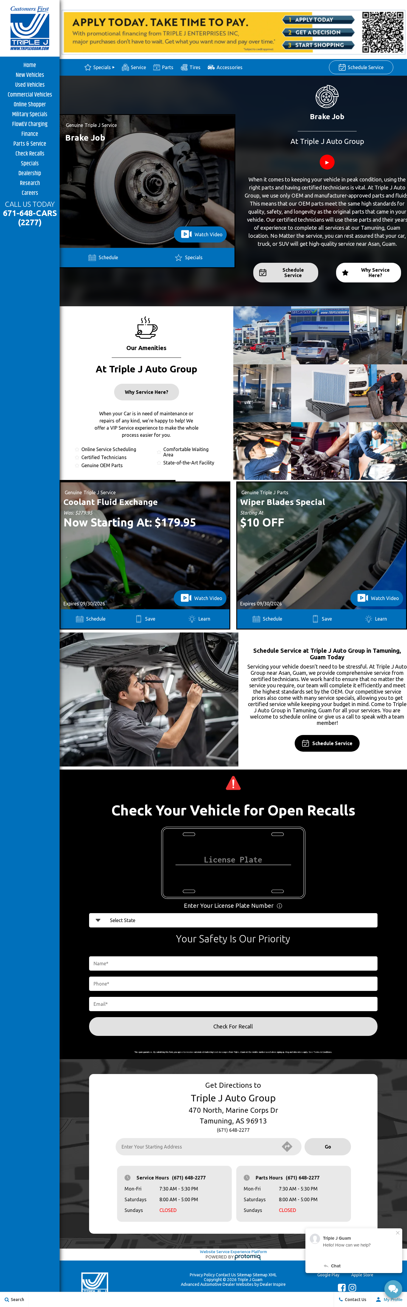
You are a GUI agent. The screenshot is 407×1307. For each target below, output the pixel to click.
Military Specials (29, 114)
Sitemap (244, 1274)
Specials (30, 163)
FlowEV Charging (30, 124)
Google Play (328, 1274)
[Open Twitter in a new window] (331, 1288)
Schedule (108, 257)
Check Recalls (29, 153)
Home (30, 65)
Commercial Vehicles (30, 94)
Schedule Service (365, 67)
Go (328, 1146)
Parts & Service (29, 143)
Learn (204, 618)
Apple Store (362, 1274)
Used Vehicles (30, 84)
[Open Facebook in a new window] (340, 1289)
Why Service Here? (375, 272)
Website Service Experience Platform (233, 1251)
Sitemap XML (265, 1274)
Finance (29, 134)
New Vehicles (30, 75)
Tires (195, 67)
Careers (30, 193)
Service (138, 67)
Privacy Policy (202, 1274)
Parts (167, 67)
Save (150, 618)
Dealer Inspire (273, 1284)
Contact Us (226, 1274)
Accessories (230, 67)
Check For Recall (233, 1026)
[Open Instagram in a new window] (351, 1289)
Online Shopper (30, 104)
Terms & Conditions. (322, 1052)
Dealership (29, 173)
